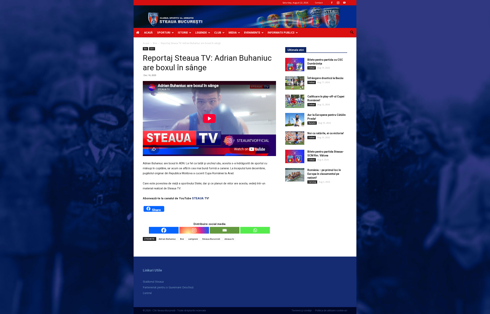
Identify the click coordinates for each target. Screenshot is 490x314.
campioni (193, 238)
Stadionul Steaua (153, 281)
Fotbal (312, 67)
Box (155, 43)
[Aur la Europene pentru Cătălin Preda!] (294, 119)
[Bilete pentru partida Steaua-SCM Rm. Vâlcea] (294, 156)
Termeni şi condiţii (302, 310)
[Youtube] (344, 2)
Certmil (147, 293)
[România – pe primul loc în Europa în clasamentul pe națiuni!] (294, 175)
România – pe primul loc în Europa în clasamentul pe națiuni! (324, 173)
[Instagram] (338, 2)
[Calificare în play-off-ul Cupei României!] (294, 101)
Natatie (312, 123)
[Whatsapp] (255, 230)
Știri (152, 48)
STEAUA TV (200, 198)
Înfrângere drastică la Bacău (325, 78)
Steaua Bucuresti (211, 238)
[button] (351, 33)
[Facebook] (332, 2)
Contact (319, 2)
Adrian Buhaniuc (167, 238)
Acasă (146, 43)
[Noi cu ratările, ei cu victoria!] (294, 138)
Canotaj (312, 182)
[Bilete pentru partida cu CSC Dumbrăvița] (294, 64)
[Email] (224, 230)
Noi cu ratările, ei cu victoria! (325, 133)
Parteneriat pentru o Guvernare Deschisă (168, 287)
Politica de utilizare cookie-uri (331, 310)
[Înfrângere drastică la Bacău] (294, 83)
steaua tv (229, 238)
